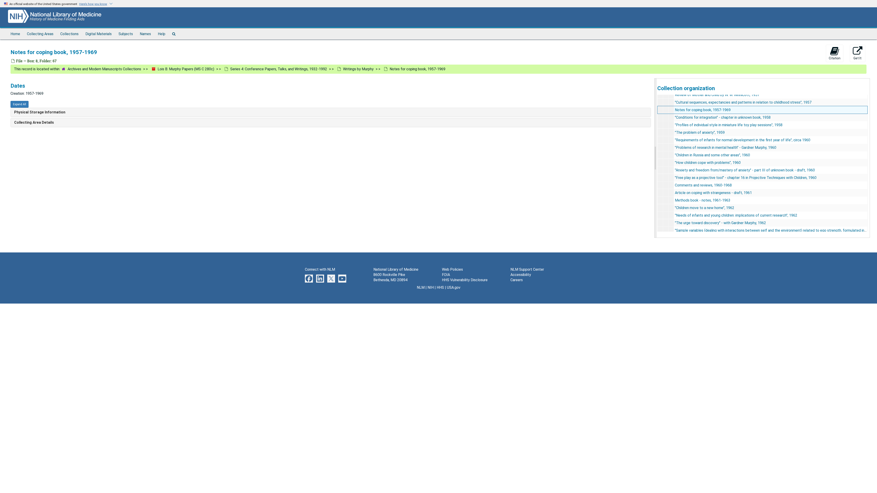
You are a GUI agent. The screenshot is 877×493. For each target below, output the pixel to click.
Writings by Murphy (358, 69)
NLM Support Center (527, 269)
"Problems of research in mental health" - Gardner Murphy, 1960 (725, 147)
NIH (431, 287)
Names (145, 34)
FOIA (446, 275)
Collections (69, 34)
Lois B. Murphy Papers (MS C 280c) (186, 69)
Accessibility (520, 275)
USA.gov (453, 287)
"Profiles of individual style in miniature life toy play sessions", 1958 (728, 125)
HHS (440, 287)
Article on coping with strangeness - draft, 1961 (713, 193)
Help (161, 34)
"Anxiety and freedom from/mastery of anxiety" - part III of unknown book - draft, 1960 (745, 170)
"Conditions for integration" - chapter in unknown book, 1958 (723, 117)
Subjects (126, 34)
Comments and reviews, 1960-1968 (703, 185)
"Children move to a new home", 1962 (704, 208)
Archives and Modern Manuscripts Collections (104, 69)
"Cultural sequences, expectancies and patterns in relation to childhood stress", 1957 (743, 102)
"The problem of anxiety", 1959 (700, 132)
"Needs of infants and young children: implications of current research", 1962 (736, 215)
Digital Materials (98, 34)
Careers (516, 280)
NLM (421, 287)
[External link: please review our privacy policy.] (309, 278)
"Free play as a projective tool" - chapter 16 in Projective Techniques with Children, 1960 (745, 178)
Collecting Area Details (34, 122)
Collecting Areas (40, 34)
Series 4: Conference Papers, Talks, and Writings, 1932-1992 (278, 69)
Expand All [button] (19, 104)
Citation (834, 58)
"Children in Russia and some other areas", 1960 (712, 155)
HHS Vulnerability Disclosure (465, 280)
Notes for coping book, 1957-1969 (703, 110)
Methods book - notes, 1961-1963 (702, 200)
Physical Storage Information (39, 112)
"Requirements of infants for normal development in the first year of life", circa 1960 (742, 140)
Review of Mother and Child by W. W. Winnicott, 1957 (717, 95)
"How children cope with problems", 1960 (708, 162)
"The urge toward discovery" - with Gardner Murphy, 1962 (720, 223)
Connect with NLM (320, 269)
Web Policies (452, 269)
